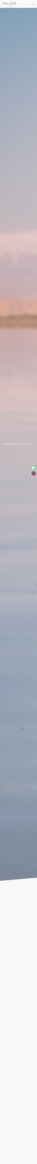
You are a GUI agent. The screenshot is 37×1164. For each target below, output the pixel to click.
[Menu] (33, 4)
